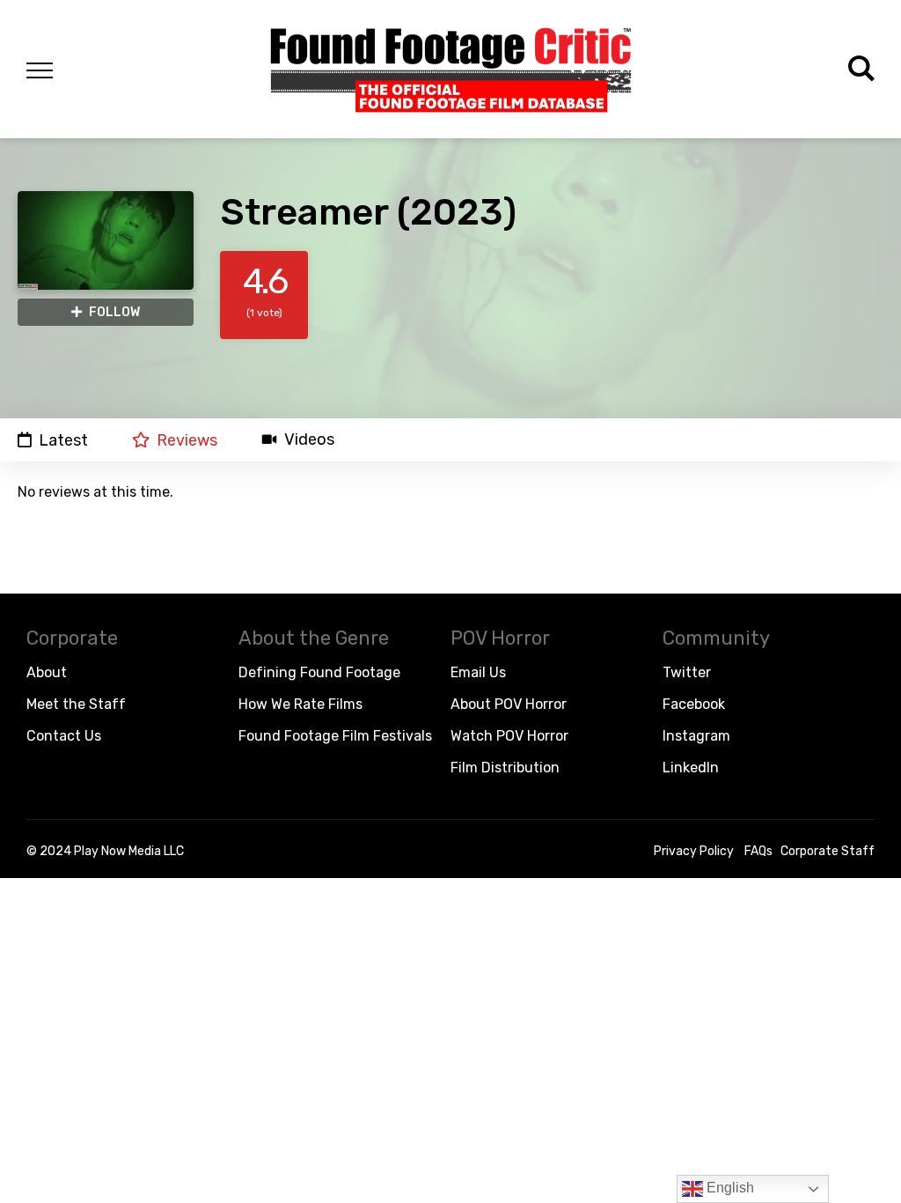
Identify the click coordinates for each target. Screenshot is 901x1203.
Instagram (696, 735)
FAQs (758, 851)
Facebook (694, 704)
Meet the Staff (76, 704)
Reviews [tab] (187, 440)
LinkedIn (691, 767)
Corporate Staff (827, 851)
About (46, 672)
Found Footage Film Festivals (335, 735)
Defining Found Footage (319, 672)
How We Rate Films (300, 704)
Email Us (478, 672)
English (728, 1187)
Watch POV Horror (509, 735)
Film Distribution (505, 767)
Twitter (687, 672)
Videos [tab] (309, 440)
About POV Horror (508, 704)
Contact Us (63, 735)
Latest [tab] (63, 440)
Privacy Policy (694, 851)
